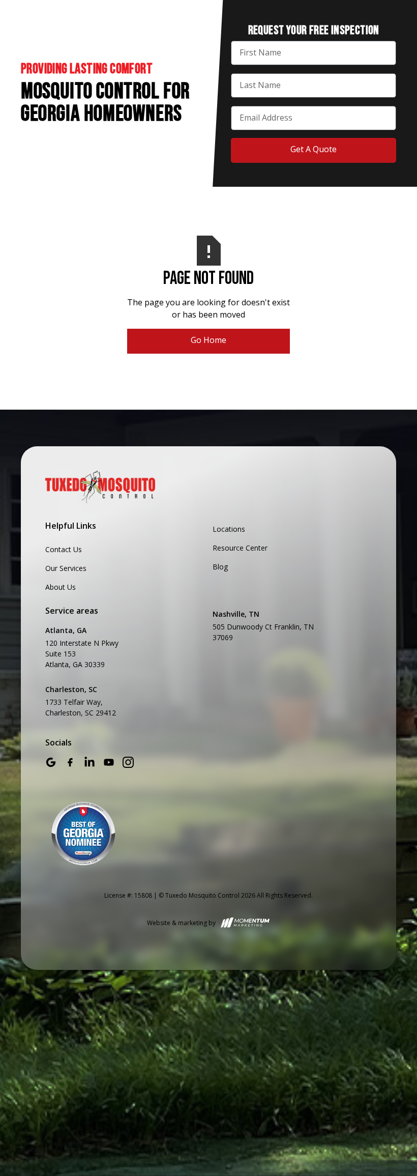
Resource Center (240, 548)
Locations (229, 529)
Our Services (65, 568)
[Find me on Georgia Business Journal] (83, 833)
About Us (60, 587)
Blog (220, 566)
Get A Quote (313, 149)
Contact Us (63, 549)
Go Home (208, 340)
